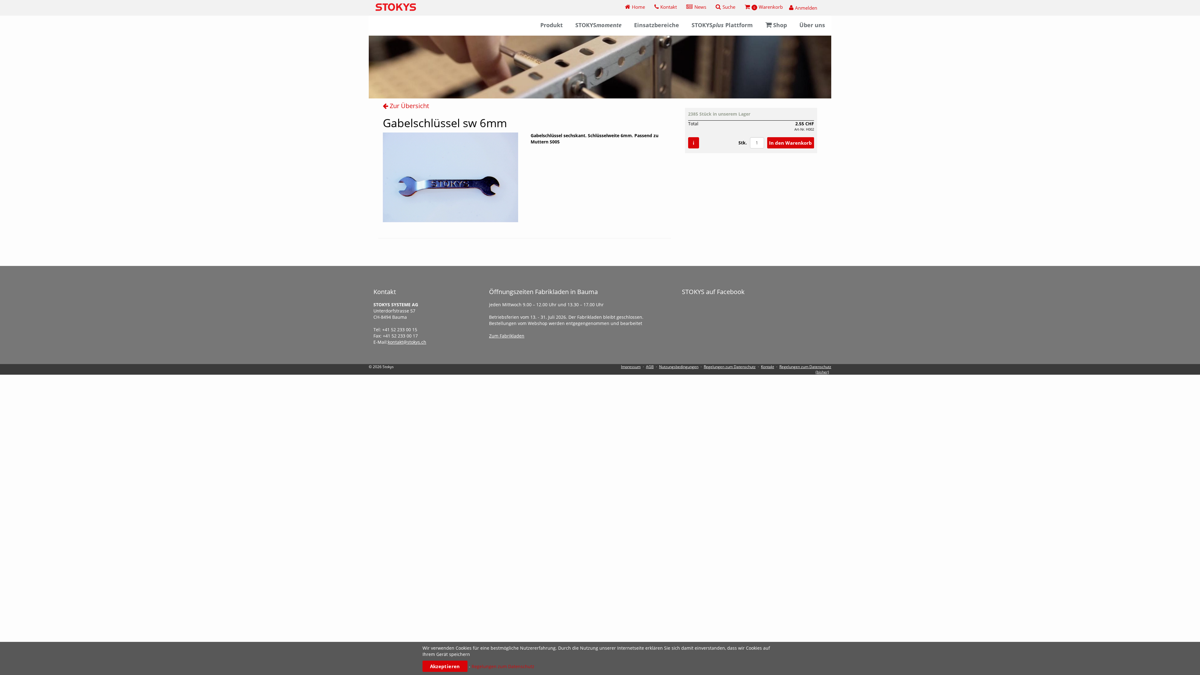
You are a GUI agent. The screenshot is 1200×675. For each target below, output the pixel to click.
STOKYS (598, 25)
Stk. (742, 143)
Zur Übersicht (408, 106)
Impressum (631, 366)
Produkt (551, 25)
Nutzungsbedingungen (678, 366)
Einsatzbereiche (656, 25)
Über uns (812, 25)
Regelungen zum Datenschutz (730, 366)
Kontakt (767, 366)
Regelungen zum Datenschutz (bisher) (805, 369)
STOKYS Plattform (722, 25)
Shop (780, 25)
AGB (650, 366)
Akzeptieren (445, 666)
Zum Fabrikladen (506, 336)
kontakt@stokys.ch (407, 342)
